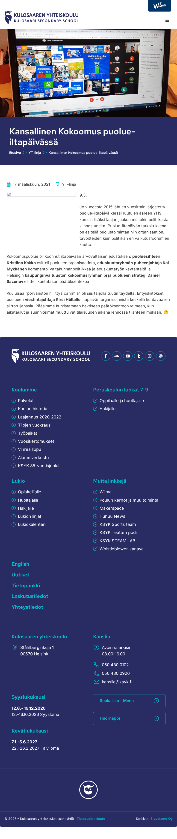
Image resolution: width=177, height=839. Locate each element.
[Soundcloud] (116, 356)
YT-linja (35, 152)
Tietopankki (26, 585)
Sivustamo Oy (161, 819)
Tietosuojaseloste (91, 819)
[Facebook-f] (105, 356)
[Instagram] (149, 356)
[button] (167, 20)
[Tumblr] (139, 356)
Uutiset (20, 574)
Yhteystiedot (27, 607)
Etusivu (15, 152)
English (20, 564)
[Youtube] (128, 356)
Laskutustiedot (30, 596)
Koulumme (24, 389)
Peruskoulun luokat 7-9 (120, 389)
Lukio (18, 481)
